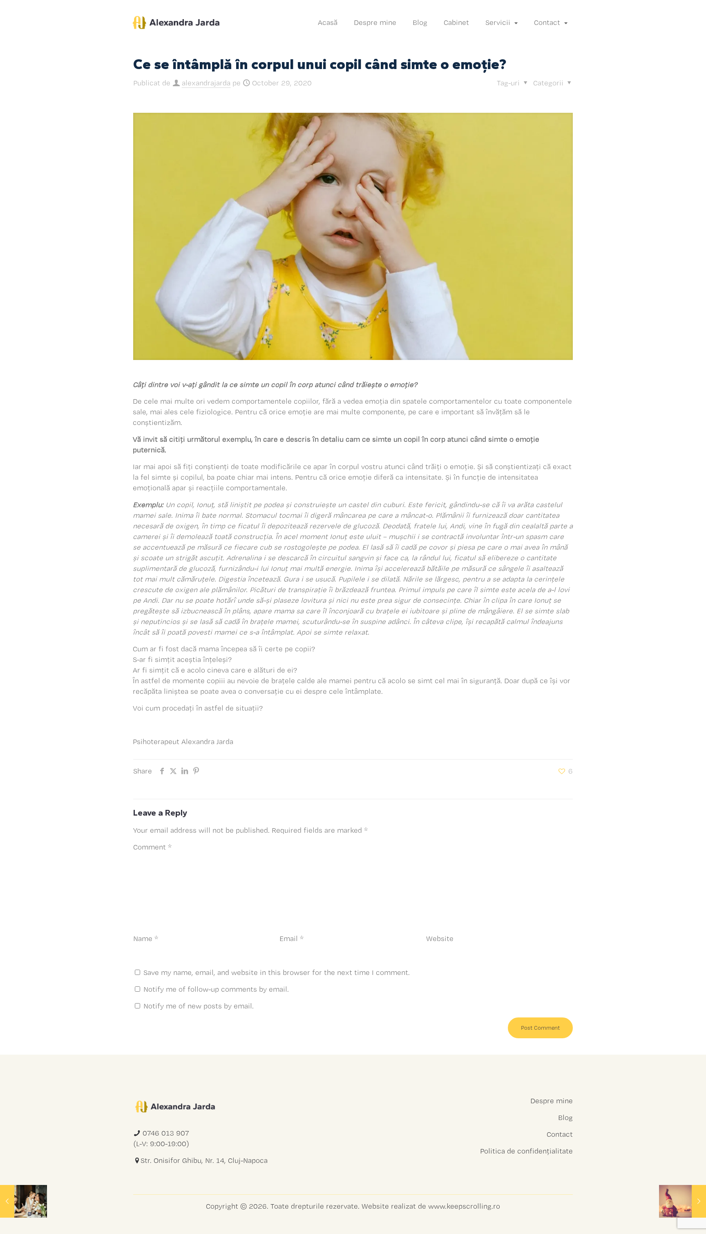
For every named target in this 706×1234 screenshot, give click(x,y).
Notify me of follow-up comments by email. (216, 989)
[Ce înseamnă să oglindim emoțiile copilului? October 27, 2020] (23, 1201)
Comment (152, 847)
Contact (560, 1134)
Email (291, 938)
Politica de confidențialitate (526, 1151)
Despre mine (551, 1100)
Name (145, 938)
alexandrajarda (206, 82)
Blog (565, 1117)
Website (440, 938)
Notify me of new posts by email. (198, 1005)
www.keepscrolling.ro (464, 1206)
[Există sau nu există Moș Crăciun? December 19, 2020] (682, 1201)
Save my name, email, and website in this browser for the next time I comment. (276, 972)
